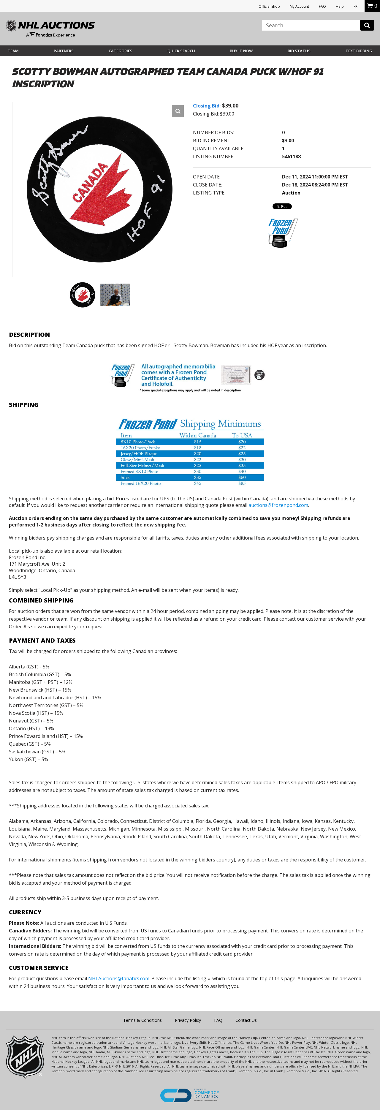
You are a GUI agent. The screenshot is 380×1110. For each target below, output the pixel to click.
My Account (299, 6)
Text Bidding (359, 50)
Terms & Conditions (142, 1020)
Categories (120, 50)
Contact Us (246, 1020)
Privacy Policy (188, 1020)
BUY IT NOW (241, 50)
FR (355, 6)
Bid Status (299, 50)
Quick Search (181, 50)
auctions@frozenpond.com (278, 505)
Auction (291, 192)
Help (340, 6)
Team (13, 50)
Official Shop (269, 6)
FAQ (322, 6)
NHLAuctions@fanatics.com (118, 978)
